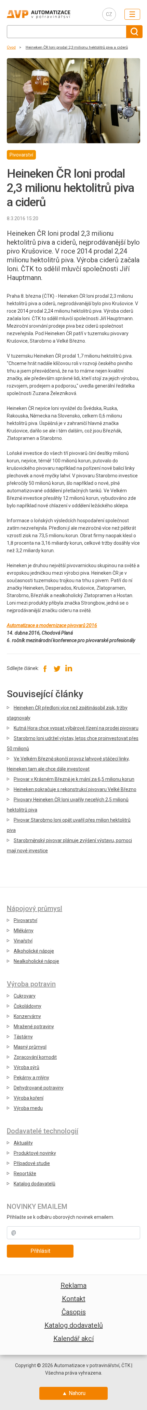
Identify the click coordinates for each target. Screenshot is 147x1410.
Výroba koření (28, 1098)
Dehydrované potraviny (39, 1088)
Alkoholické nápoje (34, 951)
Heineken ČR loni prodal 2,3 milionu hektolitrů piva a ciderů (77, 47)
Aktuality (23, 1143)
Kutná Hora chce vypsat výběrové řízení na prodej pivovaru (76, 728)
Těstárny (23, 1036)
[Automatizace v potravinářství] (49, 14)
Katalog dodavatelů (34, 1183)
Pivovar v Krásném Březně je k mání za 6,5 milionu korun (74, 779)
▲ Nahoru (73, 1393)
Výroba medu (28, 1108)
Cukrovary (25, 996)
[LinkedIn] (68, 668)
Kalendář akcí (73, 1338)
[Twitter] (57, 668)
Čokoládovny (27, 1006)
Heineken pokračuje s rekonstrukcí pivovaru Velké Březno (75, 789)
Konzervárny (27, 1016)
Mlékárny (24, 930)
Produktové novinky (35, 1153)
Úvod (11, 47)
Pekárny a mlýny (31, 1077)
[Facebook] (45, 668)
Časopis (74, 1312)
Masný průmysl (30, 1047)
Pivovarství (25, 920)
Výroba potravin (31, 984)
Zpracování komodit (35, 1057)
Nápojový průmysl (34, 908)
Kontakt (73, 1299)
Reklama (73, 1285)
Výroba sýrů (26, 1067)
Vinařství (23, 941)
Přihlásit (40, 1251)
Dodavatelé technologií (42, 1131)
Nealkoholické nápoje (36, 961)
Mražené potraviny (34, 1026)
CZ (109, 14)
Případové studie (32, 1163)
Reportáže (25, 1173)
